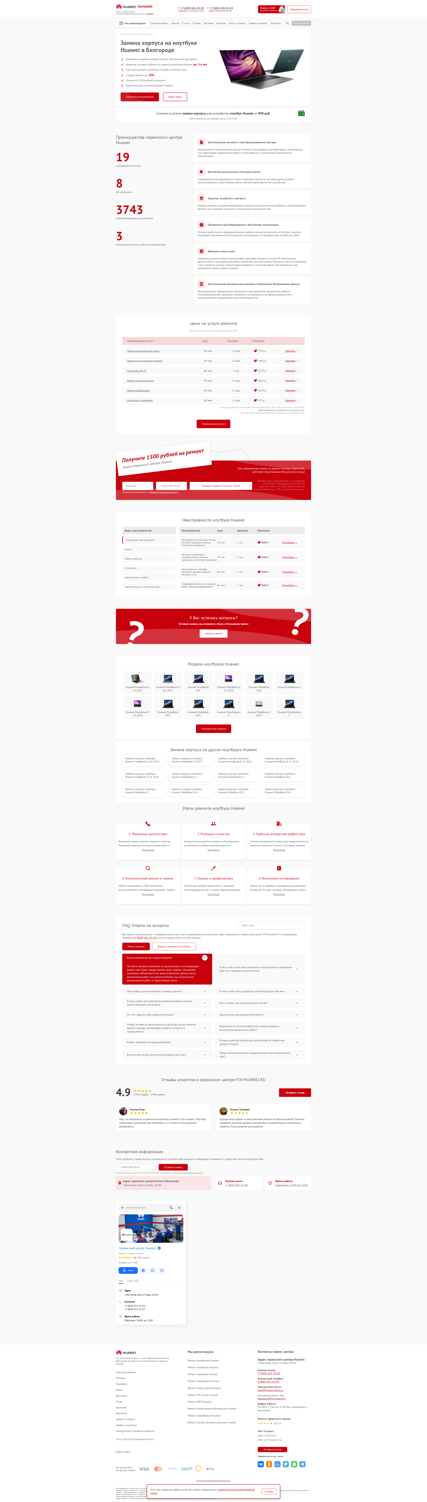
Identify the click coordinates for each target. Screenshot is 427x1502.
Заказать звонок (213, 633)
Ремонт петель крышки (140, 380)
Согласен (269, 1491)
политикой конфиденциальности (163, 492)
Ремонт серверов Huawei (202, 1374)
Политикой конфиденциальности (188, 1172)
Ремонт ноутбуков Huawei (203, 1367)
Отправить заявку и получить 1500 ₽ (221, 485)
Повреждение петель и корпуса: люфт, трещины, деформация (199, 585)
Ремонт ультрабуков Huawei (204, 1415)
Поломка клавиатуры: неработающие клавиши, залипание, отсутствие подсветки (199, 557)
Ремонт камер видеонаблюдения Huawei (212, 1408)
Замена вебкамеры (138, 390)
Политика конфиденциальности (213, 1480)
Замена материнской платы (143, 351)
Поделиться (261, 1464)
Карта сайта (123, 1451)
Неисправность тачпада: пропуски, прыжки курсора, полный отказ (196, 572)
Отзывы (197, 23)
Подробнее (148, 850)
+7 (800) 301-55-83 (192, 8)
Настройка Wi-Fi (136, 370)
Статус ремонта (301, 23)
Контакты (276, 23)
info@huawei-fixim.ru (270, 1390)
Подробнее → (289, 542)
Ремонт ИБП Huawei (199, 1401)
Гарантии (221, 23)
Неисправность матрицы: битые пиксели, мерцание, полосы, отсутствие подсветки (199, 542)
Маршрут (131, 1270)
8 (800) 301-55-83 (268, 1381)
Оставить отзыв (295, 1092)
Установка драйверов (140, 400)
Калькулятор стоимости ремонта (135, 1431)
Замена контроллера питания (144, 360)
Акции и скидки (237, 23)
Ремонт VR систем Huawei (203, 1395)
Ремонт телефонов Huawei (203, 1360)
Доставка (208, 23)
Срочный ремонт (159, 23)
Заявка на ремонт (258, 23)
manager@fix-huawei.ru (272, 1398)
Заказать (290, 351)
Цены (174, 23)
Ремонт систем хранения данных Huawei (212, 1422)
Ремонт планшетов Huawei (203, 1381)
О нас (185, 23)
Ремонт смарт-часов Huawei (204, 1388)
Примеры (121, 1383)
